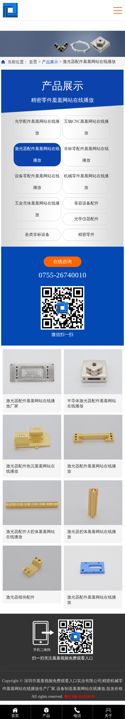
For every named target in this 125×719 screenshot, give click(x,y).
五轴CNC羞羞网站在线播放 (86, 127)
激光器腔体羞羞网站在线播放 (91, 534)
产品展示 (50, 62)
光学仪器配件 (86, 219)
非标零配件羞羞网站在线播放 (86, 154)
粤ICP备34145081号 (79, 697)
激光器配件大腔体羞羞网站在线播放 (30, 534)
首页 (33, 62)
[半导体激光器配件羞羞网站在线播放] (93, 371)
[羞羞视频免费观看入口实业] (10, 10)
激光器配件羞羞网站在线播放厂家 (30, 403)
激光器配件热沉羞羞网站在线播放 (30, 469)
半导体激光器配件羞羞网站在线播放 (91, 403)
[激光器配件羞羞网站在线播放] (93, 437)
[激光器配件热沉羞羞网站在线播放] (32, 437)
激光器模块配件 (20, 597)
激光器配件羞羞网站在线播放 (37, 154)
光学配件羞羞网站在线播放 (37, 127)
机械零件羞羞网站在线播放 (86, 182)
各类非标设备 (37, 234)
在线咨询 (62, 261)
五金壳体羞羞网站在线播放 (37, 209)
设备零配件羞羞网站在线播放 (37, 182)
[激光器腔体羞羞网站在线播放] (93, 502)
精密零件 (86, 234)
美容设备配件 (86, 203)
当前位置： (18, 62)
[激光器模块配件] (32, 567)
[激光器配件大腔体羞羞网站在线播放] (32, 502)
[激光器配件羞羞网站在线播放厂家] (32, 371)
